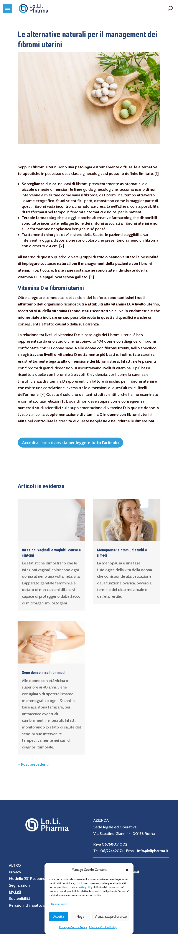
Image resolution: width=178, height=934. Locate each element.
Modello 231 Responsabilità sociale (38, 878)
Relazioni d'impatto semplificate (36, 905)
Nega (80, 917)
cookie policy (84, 887)
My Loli (15, 891)
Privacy (15, 872)
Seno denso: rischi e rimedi (44, 672)
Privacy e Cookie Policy (73, 927)
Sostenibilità (19, 898)
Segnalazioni (20, 885)
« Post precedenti (33, 764)
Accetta (58, 917)
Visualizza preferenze (111, 917)
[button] (127, 870)
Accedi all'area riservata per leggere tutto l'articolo (70, 442)
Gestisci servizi (59, 904)
